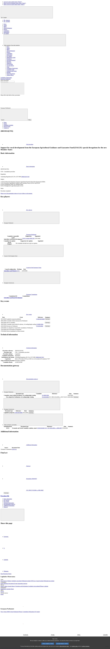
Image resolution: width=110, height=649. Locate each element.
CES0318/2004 (41, 428)
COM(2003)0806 (40, 319)
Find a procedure (5, 80)
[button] (23, 606)
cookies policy (75, 646)
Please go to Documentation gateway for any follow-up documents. (16, 193)
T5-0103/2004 (39, 326)
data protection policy (64, 646)
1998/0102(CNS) (25, 176)
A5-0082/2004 (39, 324)
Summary (47, 319)
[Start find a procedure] (12, 89)
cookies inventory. (86, 646)
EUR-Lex (14, 449)
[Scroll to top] (12, 515)
